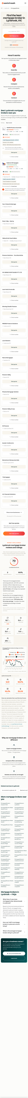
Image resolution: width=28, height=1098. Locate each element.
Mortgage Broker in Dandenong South (19, 808)
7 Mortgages (6, 477)
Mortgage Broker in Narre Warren (7, 821)
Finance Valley (6, 375)
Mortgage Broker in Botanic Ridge (5, 842)
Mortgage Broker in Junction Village (19, 842)
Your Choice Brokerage (9, 204)
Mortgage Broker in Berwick (5, 838)
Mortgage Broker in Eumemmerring (19, 821)
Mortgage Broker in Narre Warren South (7, 808)
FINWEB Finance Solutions (10, 323)
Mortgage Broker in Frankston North (5, 864)
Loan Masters (6, 340)
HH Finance (5, 426)
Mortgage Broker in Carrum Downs (19, 834)
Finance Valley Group (8, 409)
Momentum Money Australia (10, 460)
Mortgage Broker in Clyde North (21, 855)
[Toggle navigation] (25, 3)
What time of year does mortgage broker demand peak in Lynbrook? (12, 901)
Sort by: (3, 122)
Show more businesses (13, 512)
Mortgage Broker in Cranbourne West (19, 812)
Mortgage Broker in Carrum (5, 873)
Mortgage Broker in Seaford (5, 877)
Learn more (14, 958)
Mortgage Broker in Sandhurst (5, 817)
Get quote (14, 152)
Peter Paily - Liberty (8, 221)
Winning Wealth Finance (9, 306)
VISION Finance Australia (14, 127)
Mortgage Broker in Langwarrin (19, 885)
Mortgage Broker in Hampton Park (5, 804)
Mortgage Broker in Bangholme (19, 829)
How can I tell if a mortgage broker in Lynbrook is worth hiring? (11, 924)
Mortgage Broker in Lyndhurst (19, 804)
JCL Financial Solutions (9, 494)
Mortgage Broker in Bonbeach (19, 864)
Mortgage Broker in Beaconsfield (5, 868)
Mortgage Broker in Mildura (5, 847)
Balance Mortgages (12, 163)
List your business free (15, 953)
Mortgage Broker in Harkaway (19, 868)
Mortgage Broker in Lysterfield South (19, 873)
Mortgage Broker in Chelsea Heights (5, 860)
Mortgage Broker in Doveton (5, 834)
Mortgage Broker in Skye (7, 824)
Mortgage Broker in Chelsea (19, 881)
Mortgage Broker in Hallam (19, 817)
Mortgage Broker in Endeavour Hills (19, 847)
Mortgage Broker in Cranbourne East (5, 829)
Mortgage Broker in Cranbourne (19, 825)
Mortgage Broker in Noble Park (7, 881)
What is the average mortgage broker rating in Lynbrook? (12, 932)
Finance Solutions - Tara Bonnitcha (12, 255)
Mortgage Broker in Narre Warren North (21, 851)
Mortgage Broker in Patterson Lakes (5, 855)
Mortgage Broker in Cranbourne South (19, 860)
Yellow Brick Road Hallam (9, 238)
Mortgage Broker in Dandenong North (19, 877)
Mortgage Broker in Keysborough (5, 851)
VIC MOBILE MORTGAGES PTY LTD (12, 272)
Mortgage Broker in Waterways (5, 885)
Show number (14, 156)
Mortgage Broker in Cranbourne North (5, 812)
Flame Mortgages (7, 357)
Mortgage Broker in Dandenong (19, 838)
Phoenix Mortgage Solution (10, 392)
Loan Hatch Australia (8, 289)
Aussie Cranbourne (8, 443)
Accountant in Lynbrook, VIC (9, 790)
